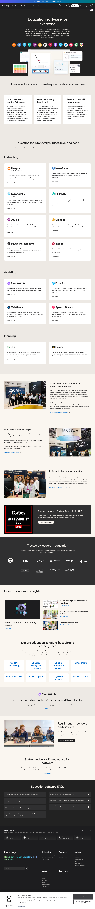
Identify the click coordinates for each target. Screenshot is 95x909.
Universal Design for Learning (36, 665)
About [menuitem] (48, 5)
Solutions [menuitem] (40, 5)
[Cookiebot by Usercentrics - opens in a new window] (9, 906)
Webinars (77, 857)
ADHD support (36, 676)
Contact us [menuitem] (75, 5)
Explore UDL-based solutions (11, 452)
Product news (78, 863)
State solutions (47, 773)
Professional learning (47, 857)
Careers (44, 878)
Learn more (10, 182)
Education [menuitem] (14, 5)
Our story (44, 876)
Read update (64, 606)
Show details (21, 906)
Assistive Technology (14, 664)
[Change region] (91, 10)
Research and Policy (80, 865)
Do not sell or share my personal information (83, 902)
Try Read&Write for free (47, 709)
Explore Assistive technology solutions (58, 487)
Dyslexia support (58, 677)
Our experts (45, 880)
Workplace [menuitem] (24, 5)
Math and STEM (14, 676)
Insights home (78, 855)
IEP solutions (80, 662)
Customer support (63, 874)
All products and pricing (48, 855)
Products (61, 855)
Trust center (45, 886)
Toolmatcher (45, 859)
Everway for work (63, 857)
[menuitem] (64, 5)
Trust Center (86, 831)
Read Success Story (66, 625)
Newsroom (45, 882)
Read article (64, 616)
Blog (76, 861)
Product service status (64, 876)
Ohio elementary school (69, 622)
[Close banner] (93, 1)
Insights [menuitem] (32, 5)
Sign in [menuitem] (82, 5)
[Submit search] (26, 868)
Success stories (79, 859)
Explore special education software (59, 412)
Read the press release (46, 522)
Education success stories (66, 740)
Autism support (81, 676)
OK (83, 896)
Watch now (9, 629)
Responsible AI (46, 884)
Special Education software (58, 665)
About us (44, 874)
